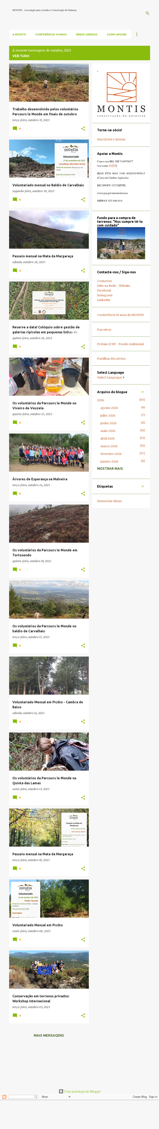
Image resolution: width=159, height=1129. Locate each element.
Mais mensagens (49, 1035)
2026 (100, 400)
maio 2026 (107, 431)
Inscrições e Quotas (111, 139)
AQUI (112, 165)
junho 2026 (108, 423)
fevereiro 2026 (111, 454)
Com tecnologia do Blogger (82, 1091)
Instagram (104, 295)
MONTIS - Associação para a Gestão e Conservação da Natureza (44, 10)
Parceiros (104, 329)
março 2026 (109, 446)
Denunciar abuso (109, 501)
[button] (83, 128)
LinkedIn (103, 300)
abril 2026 (107, 438)
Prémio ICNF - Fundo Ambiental (120, 344)
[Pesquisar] (147, 13)
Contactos (104, 281)
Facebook (104, 290)
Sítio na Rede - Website (113, 286)
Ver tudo (20, 56)
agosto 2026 (109, 408)
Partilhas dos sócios (111, 358)
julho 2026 (107, 415)
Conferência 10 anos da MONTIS (120, 315)
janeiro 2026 (109, 461)
